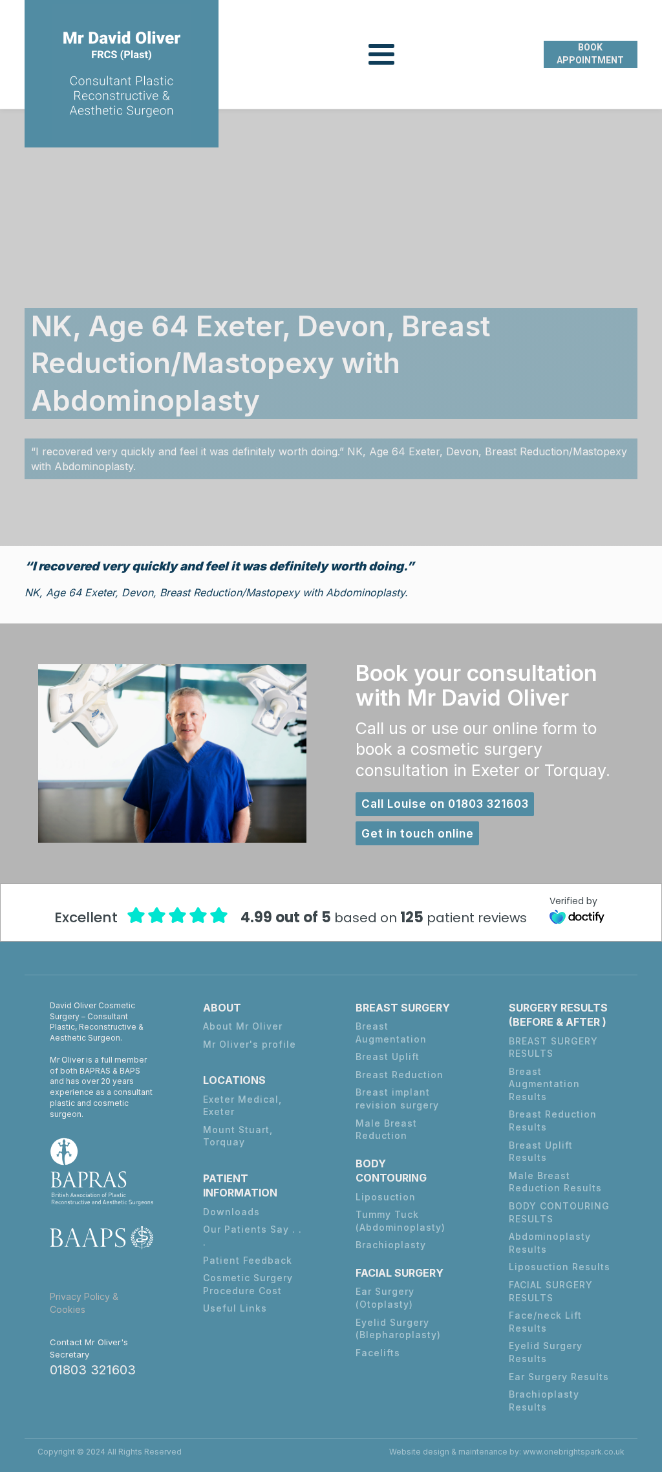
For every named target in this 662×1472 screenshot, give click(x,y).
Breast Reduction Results (553, 1120)
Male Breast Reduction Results (555, 1182)
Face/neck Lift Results (545, 1322)
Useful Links (235, 1308)
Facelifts (378, 1352)
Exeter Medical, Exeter (242, 1106)
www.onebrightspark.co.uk (574, 1451)
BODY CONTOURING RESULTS (559, 1212)
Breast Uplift (388, 1056)
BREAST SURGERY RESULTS (553, 1047)
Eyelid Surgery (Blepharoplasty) (398, 1329)
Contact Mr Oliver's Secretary (89, 1348)
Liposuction (386, 1196)
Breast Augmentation (391, 1032)
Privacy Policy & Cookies (84, 1303)
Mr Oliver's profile (249, 1044)
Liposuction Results (559, 1266)
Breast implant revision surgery (397, 1098)
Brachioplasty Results (544, 1400)
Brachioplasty (391, 1244)
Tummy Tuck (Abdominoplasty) (400, 1221)
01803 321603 (93, 1370)
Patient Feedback (247, 1260)
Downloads (231, 1211)
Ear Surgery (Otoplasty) (385, 1298)
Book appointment (590, 53)
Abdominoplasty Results (550, 1243)
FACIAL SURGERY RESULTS (551, 1291)
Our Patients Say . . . (252, 1236)
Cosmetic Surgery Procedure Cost (248, 1284)
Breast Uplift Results (541, 1152)
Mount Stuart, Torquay (238, 1136)
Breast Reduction (399, 1074)
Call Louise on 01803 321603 (445, 803)
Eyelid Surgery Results (545, 1352)
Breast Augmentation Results (544, 1084)
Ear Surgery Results (559, 1376)
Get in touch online (417, 833)
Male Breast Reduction (386, 1130)
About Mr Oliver (243, 1026)
